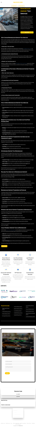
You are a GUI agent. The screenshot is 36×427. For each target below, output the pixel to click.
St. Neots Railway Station (6, 311)
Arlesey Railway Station (6, 313)
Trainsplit (33, 423)
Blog (11, 423)
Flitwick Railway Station (30, 309)
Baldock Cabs (18, 2)
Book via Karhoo (18, 424)
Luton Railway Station (17, 310)
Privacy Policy (29, 423)
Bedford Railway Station (30, 311)
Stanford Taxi (8, 423)
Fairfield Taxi (3, 423)
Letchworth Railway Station (30, 316)
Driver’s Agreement (23, 423)
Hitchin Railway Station (18, 306)
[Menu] (1, 2)
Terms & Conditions (16, 423)
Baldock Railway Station (18, 308)
